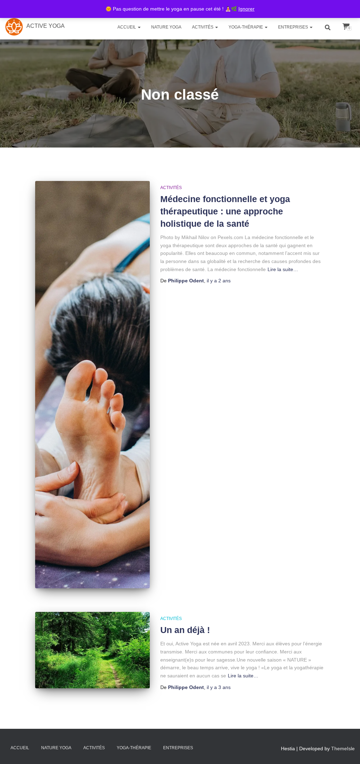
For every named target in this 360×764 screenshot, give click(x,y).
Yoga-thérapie (246, 27)
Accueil (127, 27)
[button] (139, 27)
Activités (203, 27)
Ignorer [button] (246, 9)
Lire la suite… (283, 269)
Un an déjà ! (185, 630)
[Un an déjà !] (92, 650)
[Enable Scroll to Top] (343, 748)
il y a (219, 280)
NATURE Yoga (166, 27)
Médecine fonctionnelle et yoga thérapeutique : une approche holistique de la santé (225, 211)
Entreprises (293, 27)
